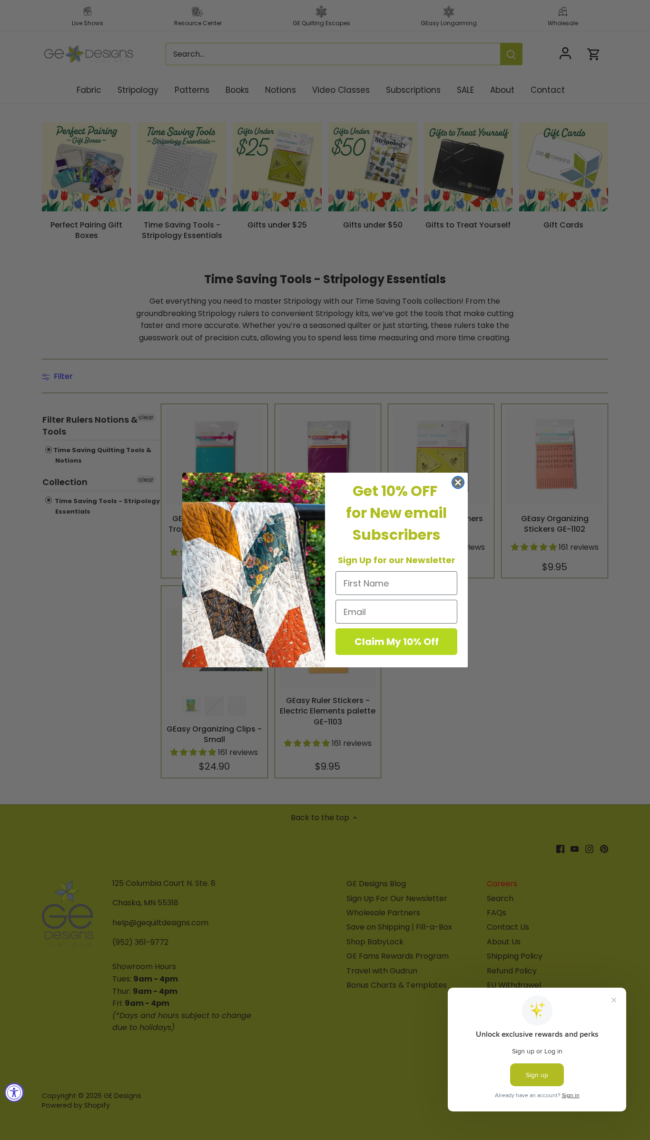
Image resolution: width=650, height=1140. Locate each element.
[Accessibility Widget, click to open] (14, 1092)
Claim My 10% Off (397, 641)
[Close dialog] (458, 482)
